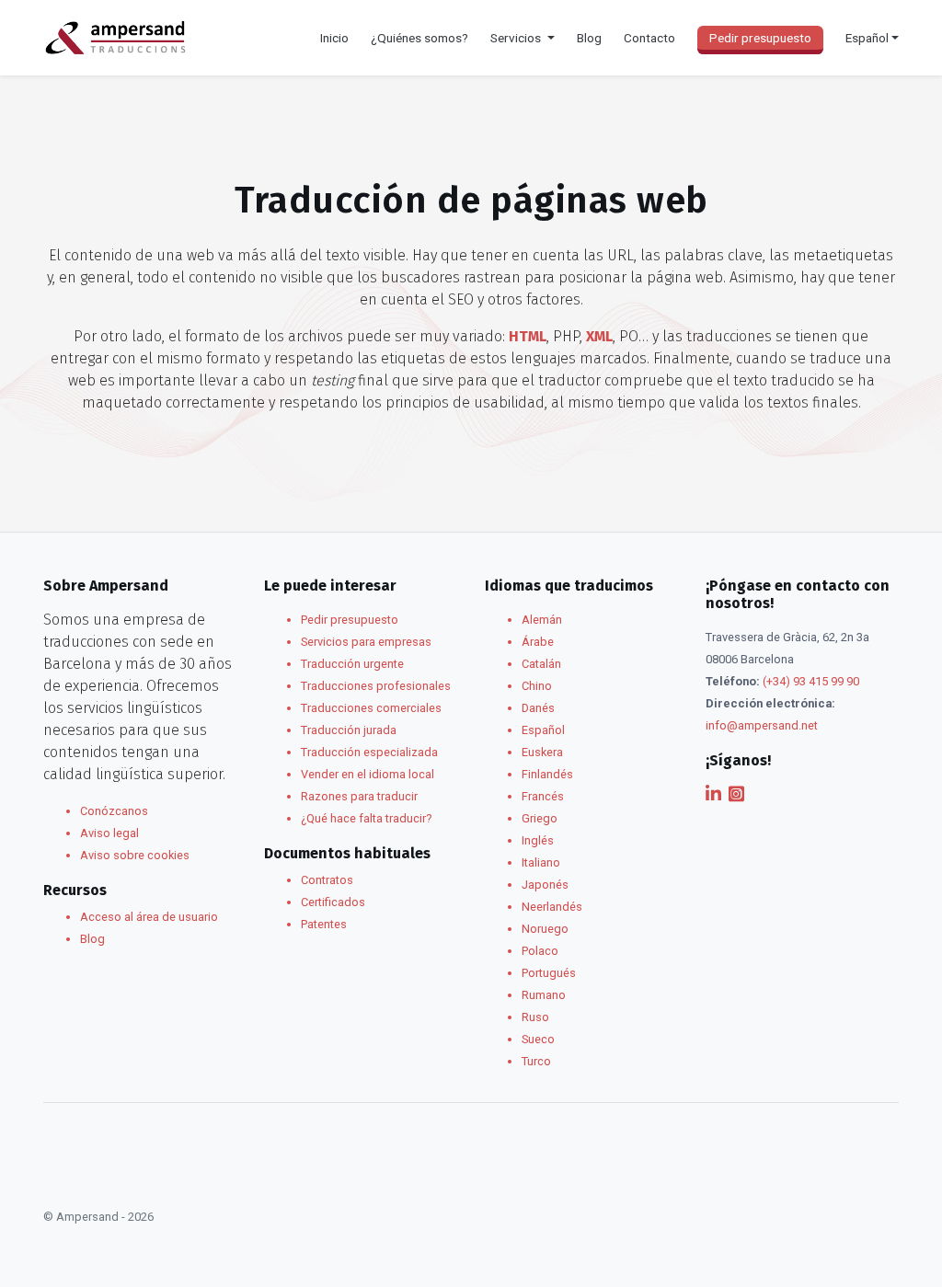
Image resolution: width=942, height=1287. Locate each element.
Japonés (545, 884)
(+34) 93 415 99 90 (811, 681)
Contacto (649, 37)
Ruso (535, 1017)
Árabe (538, 642)
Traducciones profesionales (376, 686)
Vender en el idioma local (367, 774)
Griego (539, 818)
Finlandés (547, 774)
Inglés (538, 840)
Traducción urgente (352, 664)
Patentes (324, 924)
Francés (543, 796)
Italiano (541, 862)
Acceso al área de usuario (149, 917)
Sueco (538, 1039)
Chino (537, 686)
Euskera (542, 752)
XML (599, 336)
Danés (538, 708)
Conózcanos (114, 811)
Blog (589, 37)
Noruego (545, 929)
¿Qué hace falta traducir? (366, 818)
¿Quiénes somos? (419, 37)
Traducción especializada (369, 752)
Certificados (333, 902)
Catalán (541, 664)
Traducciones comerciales (371, 708)
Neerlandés (552, 907)
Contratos (327, 880)
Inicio (334, 37)
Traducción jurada (348, 730)
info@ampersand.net (762, 725)
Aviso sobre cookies (135, 855)
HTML (527, 336)
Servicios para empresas (366, 642)
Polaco (540, 951)
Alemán (542, 619)
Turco (536, 1061)
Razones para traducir (359, 796)
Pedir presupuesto (760, 37)
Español (543, 730)
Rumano (544, 995)
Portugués (549, 973)
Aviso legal (109, 833)
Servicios (517, 37)
